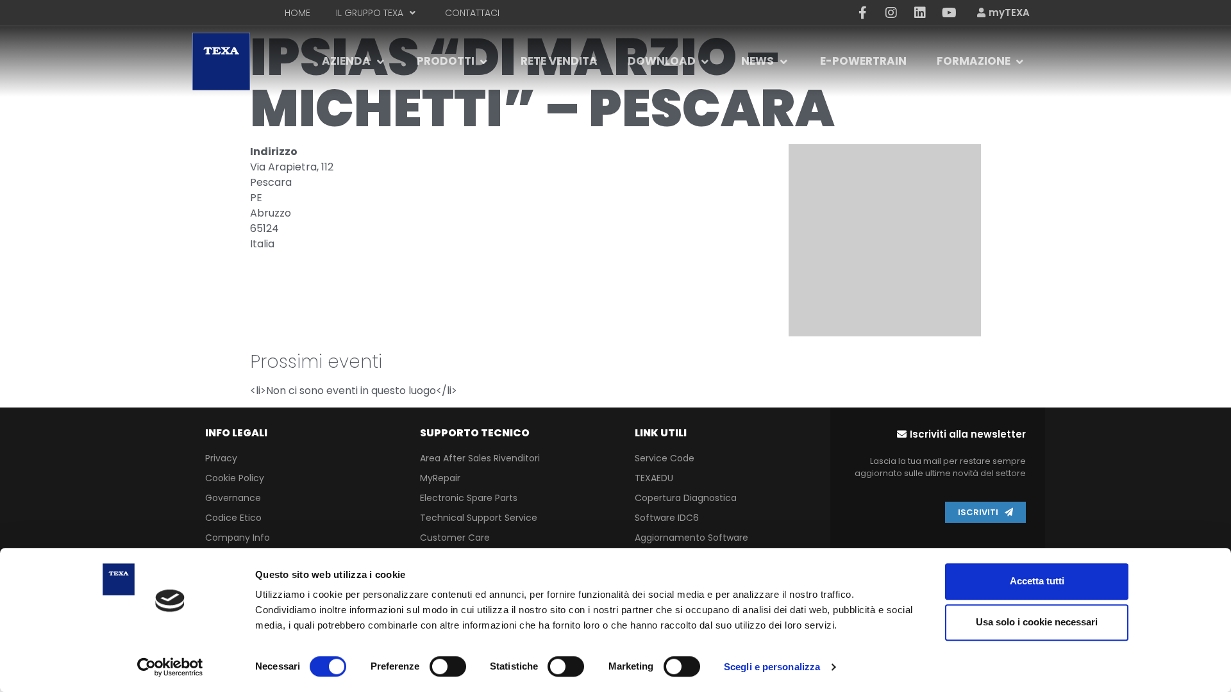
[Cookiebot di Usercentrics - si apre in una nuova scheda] (170, 667)
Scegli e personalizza (772, 666)
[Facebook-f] (862, 13)
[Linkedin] (920, 13)
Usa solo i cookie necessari (1037, 621)
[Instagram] (891, 13)
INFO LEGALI (236, 432)
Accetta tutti (1037, 580)
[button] (961, 434)
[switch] (448, 666)
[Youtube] (949, 13)
